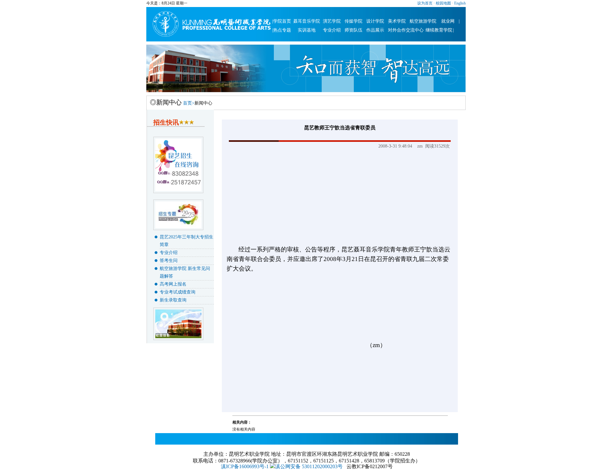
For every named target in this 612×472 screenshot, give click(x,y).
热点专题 (282, 30)
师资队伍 (353, 30)
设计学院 (375, 21)
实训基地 (307, 30)
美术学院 (397, 21)
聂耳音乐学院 (306, 21)
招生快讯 (166, 122)
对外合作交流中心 (406, 30)
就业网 (448, 21)
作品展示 (375, 30)
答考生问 (169, 260)
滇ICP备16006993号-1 (245, 466)
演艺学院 (332, 21)
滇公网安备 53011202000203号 (309, 466)
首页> (188, 103)
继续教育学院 (439, 30)
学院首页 (282, 21)
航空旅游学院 (423, 21)
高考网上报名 (173, 284)
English (459, 3)
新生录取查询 (173, 300)
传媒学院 (353, 21)
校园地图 (443, 3)
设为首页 (425, 3)
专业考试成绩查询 (177, 292)
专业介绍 (332, 30)
